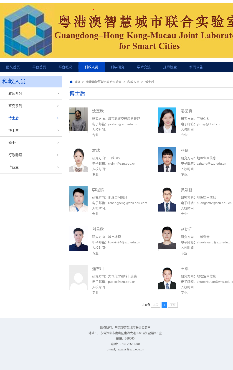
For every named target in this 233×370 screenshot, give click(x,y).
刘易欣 (98, 229)
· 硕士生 (11, 143)
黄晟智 (186, 190)
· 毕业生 (11, 167)
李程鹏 (98, 190)
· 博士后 (11, 118)
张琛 (185, 150)
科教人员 (133, 82)
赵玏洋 (186, 229)
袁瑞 (96, 150)
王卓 (185, 269)
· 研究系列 (13, 106)
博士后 (149, 82)
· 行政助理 (13, 155)
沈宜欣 (98, 111)
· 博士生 (11, 130)
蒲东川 (98, 269)
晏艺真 (186, 111)
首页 (77, 82)
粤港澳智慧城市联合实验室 (104, 82)
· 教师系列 (13, 93)
